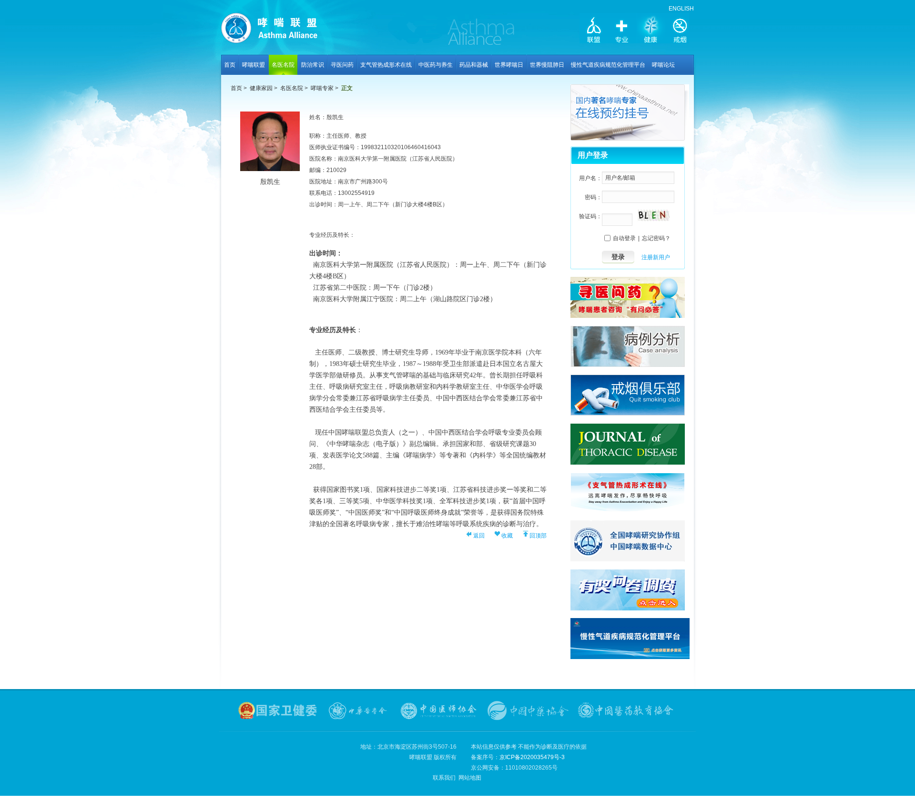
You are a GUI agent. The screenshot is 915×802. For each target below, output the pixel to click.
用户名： (590, 178)
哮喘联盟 (283, 31)
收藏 (507, 535)
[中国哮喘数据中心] (627, 559)
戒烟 (679, 29)
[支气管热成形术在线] (627, 510)
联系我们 (444, 777)
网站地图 (469, 777)
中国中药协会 (528, 710)
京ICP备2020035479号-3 (532, 757)
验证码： (590, 216)
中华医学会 (359, 710)
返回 (479, 535)
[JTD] (627, 462)
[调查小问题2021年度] (627, 608)
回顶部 (538, 535)
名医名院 (291, 88)
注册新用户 (655, 257)
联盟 (594, 29)
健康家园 (261, 88)
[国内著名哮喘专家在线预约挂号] (629, 138)
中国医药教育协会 (626, 710)
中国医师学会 (438, 710)
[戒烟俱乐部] (627, 413)
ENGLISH (681, 8)
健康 (651, 29)
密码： (593, 197)
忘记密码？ (656, 238)
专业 (622, 29)
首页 (236, 88)
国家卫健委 (278, 710)
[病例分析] (627, 365)
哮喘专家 (322, 88)
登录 (618, 257)
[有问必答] (627, 316)
